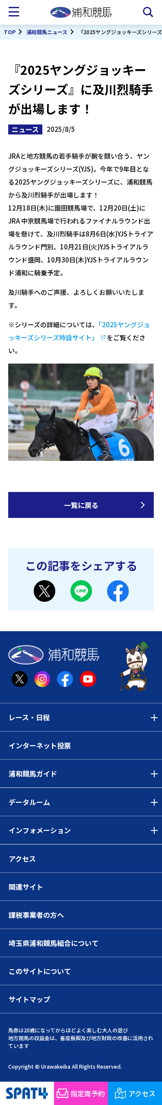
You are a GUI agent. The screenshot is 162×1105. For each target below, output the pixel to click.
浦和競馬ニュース (46, 31)
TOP (10, 31)
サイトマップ (29, 999)
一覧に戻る (81, 505)
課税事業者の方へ (36, 915)
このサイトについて (40, 971)
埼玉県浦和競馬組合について (53, 943)
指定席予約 (87, 1093)
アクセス (22, 858)
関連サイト (26, 886)
